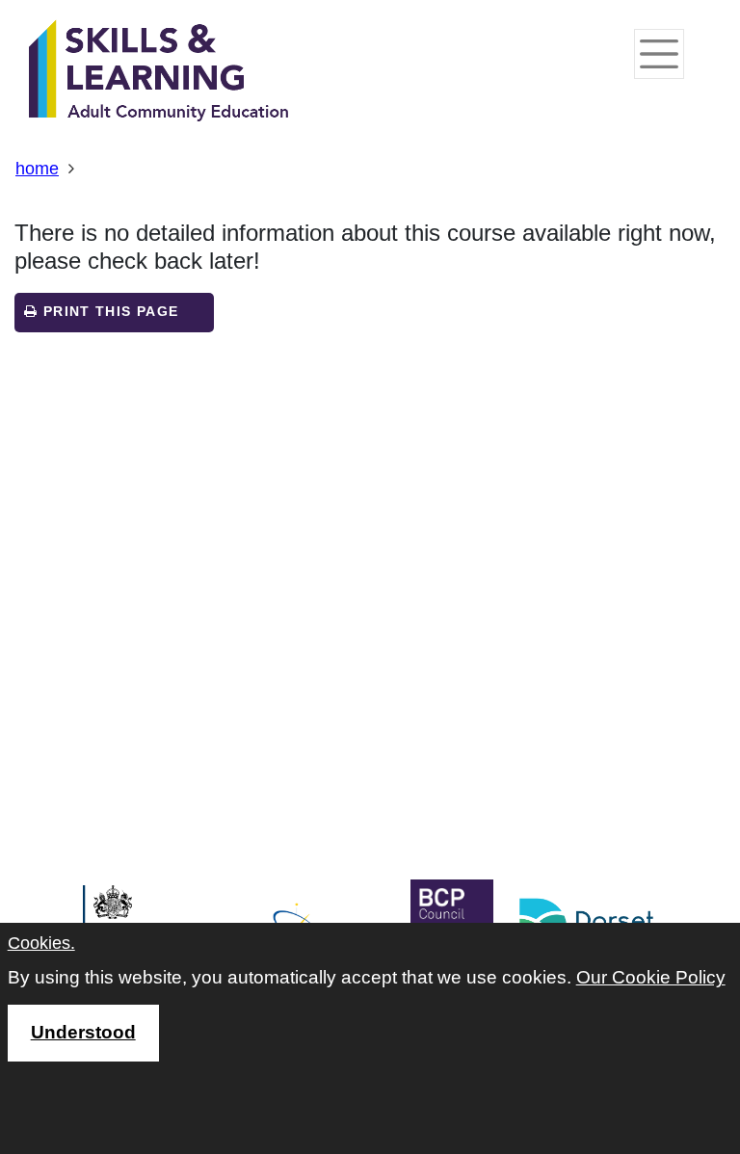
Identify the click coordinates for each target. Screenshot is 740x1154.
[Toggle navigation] (659, 54)
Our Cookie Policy (651, 977)
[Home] (159, 72)
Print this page (108, 311)
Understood (83, 1032)
